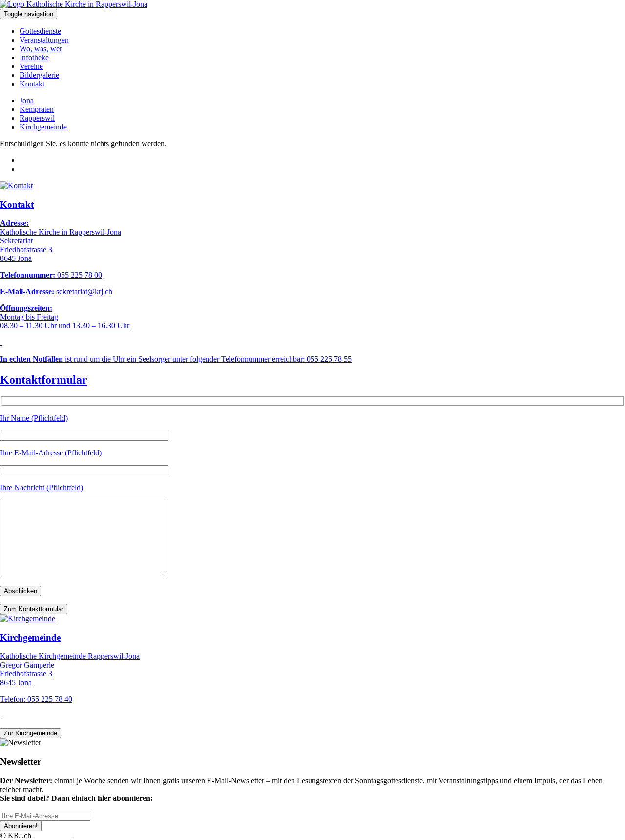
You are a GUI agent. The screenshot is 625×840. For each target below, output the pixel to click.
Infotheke (34, 57)
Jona (27, 100)
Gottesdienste (40, 31)
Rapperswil (37, 118)
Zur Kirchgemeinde (30, 733)
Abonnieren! (21, 826)
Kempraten (37, 109)
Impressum (53, 835)
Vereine (31, 66)
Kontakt (32, 84)
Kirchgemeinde (43, 127)
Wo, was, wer (41, 48)
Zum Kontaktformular (33, 609)
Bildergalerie (39, 75)
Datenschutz (95, 835)
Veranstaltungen (44, 40)
